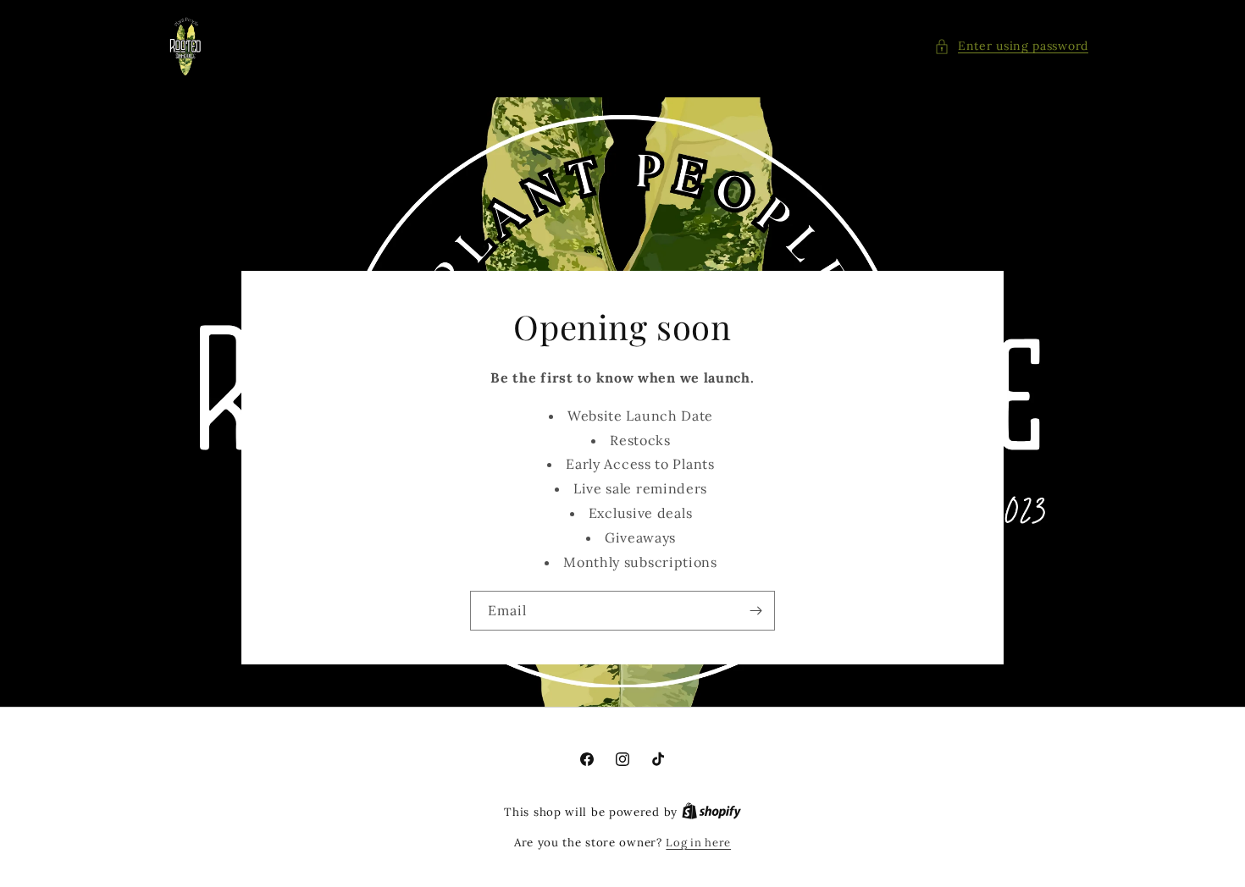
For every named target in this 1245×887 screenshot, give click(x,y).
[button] (1011, 46)
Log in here (698, 842)
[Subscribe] (755, 611)
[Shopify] (711, 812)
